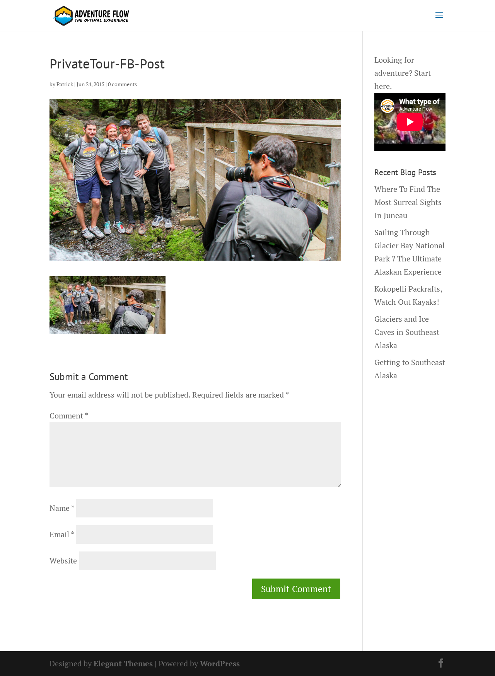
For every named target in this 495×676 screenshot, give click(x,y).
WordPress (220, 663)
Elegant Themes (123, 663)
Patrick (64, 84)
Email (62, 534)
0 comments (122, 84)
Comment (69, 415)
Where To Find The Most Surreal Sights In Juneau (408, 202)
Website (63, 560)
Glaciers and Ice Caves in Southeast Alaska (406, 332)
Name (62, 508)
